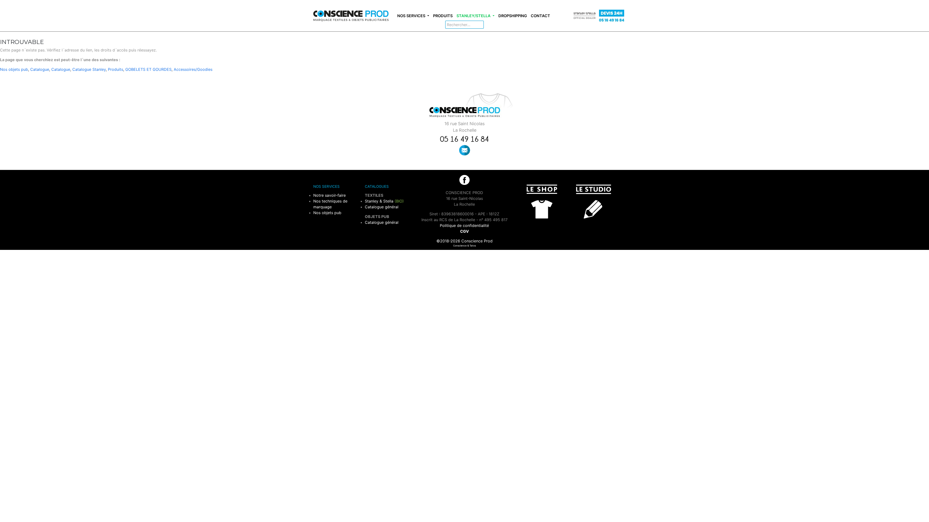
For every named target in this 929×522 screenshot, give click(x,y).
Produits (443, 15)
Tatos (473, 245)
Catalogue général (381, 206)
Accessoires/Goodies (193, 69)
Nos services (411, 15)
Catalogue (39, 69)
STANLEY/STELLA (474, 15)
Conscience (460, 245)
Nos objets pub (14, 69)
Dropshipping (512, 15)
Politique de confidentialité (464, 225)
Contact (540, 15)
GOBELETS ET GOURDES (148, 69)
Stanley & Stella (384, 201)
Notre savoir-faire (329, 195)
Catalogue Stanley (89, 69)
